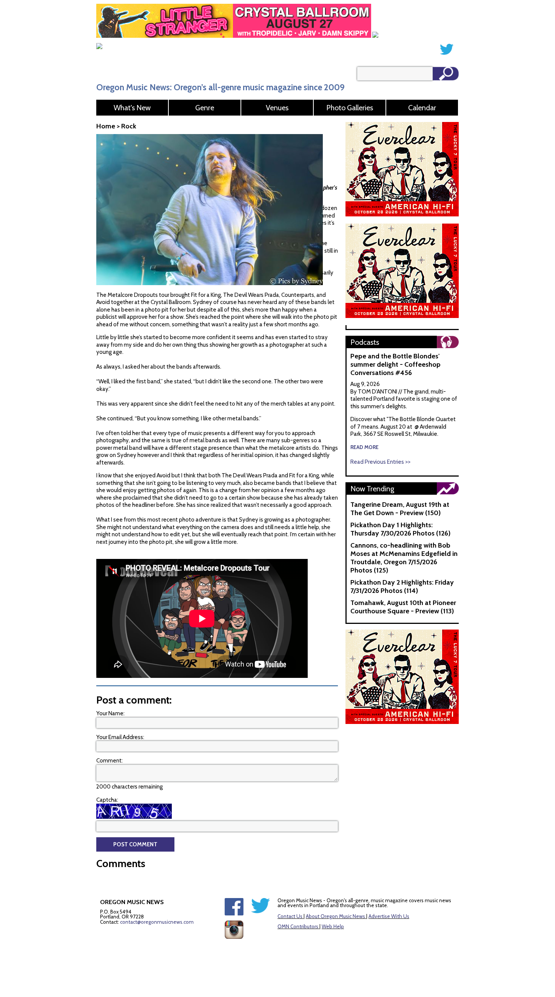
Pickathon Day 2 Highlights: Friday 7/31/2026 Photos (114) (402, 586)
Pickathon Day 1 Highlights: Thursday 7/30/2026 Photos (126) (400, 529)
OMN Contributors (298, 926)
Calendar (422, 107)
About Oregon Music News (335, 916)
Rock (128, 126)
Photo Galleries (349, 107)
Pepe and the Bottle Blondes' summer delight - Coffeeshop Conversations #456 (395, 364)
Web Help (333, 926)
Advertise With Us (388, 916)
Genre (204, 107)
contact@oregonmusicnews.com (157, 922)
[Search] (446, 73)
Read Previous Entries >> (380, 461)
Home (105, 126)
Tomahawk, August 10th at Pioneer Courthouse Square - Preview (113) (403, 607)
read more (364, 447)
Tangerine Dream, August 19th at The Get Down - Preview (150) (399, 508)
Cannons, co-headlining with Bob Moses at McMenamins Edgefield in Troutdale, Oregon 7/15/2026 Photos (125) (404, 557)
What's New (132, 107)
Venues (277, 107)
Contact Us (290, 916)
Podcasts (364, 342)
